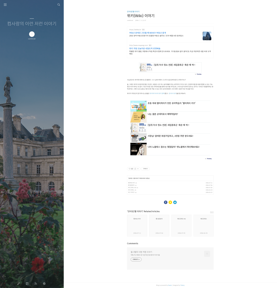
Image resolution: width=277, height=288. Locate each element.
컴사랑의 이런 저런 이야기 (31, 24)
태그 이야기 (131, 192)
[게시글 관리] (138, 168)
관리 (44, 283)
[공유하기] (135, 168)
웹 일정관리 (131, 185)
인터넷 (130, 178)
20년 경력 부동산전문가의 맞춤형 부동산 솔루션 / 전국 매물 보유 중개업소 (156, 36)
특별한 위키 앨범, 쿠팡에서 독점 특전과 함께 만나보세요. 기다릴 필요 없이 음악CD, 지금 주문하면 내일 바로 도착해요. (170, 52)
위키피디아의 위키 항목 (157, 93)
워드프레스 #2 (132, 187)
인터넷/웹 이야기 (133, 11)
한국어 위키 (172, 93)
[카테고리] (5, 4)
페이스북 (165, 202)
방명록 (27, 283)
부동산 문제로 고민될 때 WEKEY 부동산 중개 (147, 33)
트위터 (175, 202)
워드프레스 (131, 190)
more (212, 212)
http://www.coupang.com (138, 45)
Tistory (182, 285)
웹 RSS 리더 (131, 183)
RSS (36, 283)
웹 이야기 (136, 178)
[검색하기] (59, 4)
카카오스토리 (170, 202)
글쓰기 (19, 283)
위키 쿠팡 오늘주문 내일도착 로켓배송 (144, 48)
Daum (170, 285)
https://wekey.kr (135, 30)
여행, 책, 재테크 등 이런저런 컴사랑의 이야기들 (145, 255)
